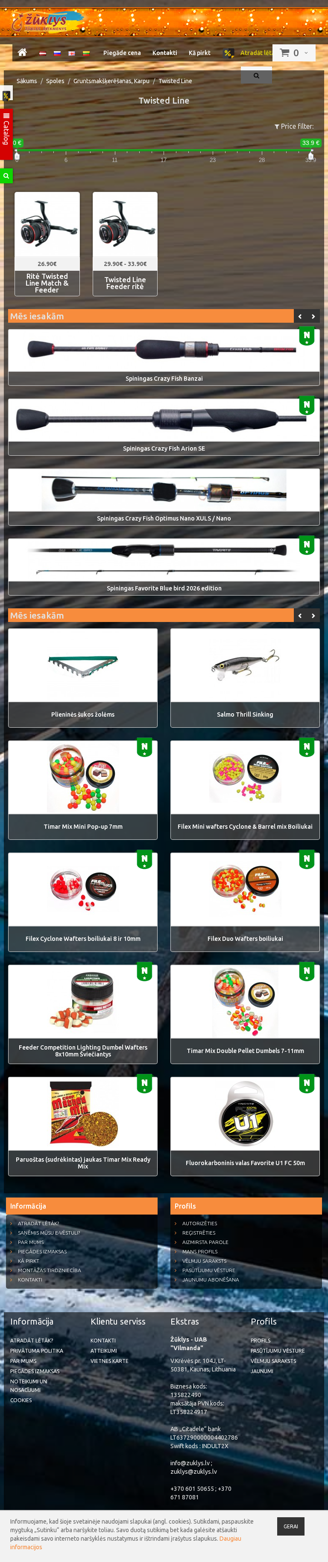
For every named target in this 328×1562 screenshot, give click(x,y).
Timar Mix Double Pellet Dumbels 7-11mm (245, 1050)
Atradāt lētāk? (260, 52)
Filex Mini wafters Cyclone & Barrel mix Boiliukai (245, 826)
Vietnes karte (110, 1361)
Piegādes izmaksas (42, 1251)
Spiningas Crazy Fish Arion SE (164, 448)
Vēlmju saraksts (204, 1261)
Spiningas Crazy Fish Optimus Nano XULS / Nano (164, 518)
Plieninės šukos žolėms (82, 714)
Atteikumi (104, 1351)
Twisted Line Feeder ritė (125, 283)
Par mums (31, 1242)
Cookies (21, 1400)
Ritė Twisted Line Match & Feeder (47, 283)
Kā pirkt (200, 52)
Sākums (27, 81)
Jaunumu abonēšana (210, 1279)
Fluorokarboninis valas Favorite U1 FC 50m (245, 1163)
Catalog (6, 132)
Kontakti (164, 52)
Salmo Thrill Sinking (245, 714)
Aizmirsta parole (205, 1242)
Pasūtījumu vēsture (208, 1270)
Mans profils (199, 1251)
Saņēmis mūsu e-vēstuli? (49, 1232)
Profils (260, 1340)
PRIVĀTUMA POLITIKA (36, 1351)
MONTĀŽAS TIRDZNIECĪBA (49, 1270)
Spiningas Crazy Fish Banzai (164, 378)
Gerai (291, 1526)
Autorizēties (199, 1223)
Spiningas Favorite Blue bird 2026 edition (164, 588)
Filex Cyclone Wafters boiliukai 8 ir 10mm (83, 938)
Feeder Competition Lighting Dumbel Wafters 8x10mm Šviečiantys (83, 1051)
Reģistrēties (198, 1232)
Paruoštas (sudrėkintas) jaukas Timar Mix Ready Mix (83, 1163)
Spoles (55, 81)
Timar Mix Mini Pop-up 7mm (83, 826)
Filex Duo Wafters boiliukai (245, 938)
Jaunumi (262, 1371)
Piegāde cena (122, 52)
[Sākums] (22, 53)
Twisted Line (175, 81)
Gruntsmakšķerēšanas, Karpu (111, 81)
